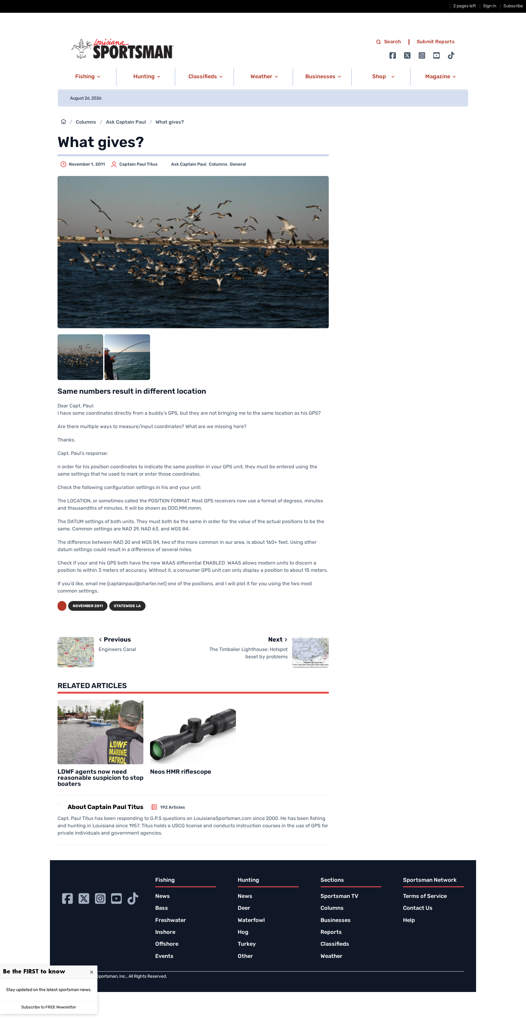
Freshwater (170, 920)
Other (245, 956)
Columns (86, 122)
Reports (331, 932)
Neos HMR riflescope (180, 772)
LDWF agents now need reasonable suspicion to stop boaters (100, 778)
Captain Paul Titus (138, 164)
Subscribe (513, 6)
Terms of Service (425, 896)
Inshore (165, 932)
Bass (161, 908)
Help (409, 920)
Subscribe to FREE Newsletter (48, 1007)
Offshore (166, 944)
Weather (331, 956)
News (162, 896)
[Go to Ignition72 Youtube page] (436, 55)
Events (164, 956)
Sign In (489, 6)
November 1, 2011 (87, 164)
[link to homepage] (122, 49)
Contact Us (418, 908)
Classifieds (335, 944)
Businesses (336, 920)
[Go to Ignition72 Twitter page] (407, 55)
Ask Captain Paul (126, 122)
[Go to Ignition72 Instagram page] (422, 55)
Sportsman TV (339, 896)
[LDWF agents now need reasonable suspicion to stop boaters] (100, 732)
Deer (244, 908)
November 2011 (88, 606)
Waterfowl (251, 920)
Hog (243, 932)
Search (392, 42)
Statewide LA (127, 606)
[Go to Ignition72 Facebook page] (392, 55)
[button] (86, 77)
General (238, 164)
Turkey (247, 944)
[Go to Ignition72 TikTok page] (451, 55)
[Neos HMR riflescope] (193, 732)
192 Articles (172, 807)
